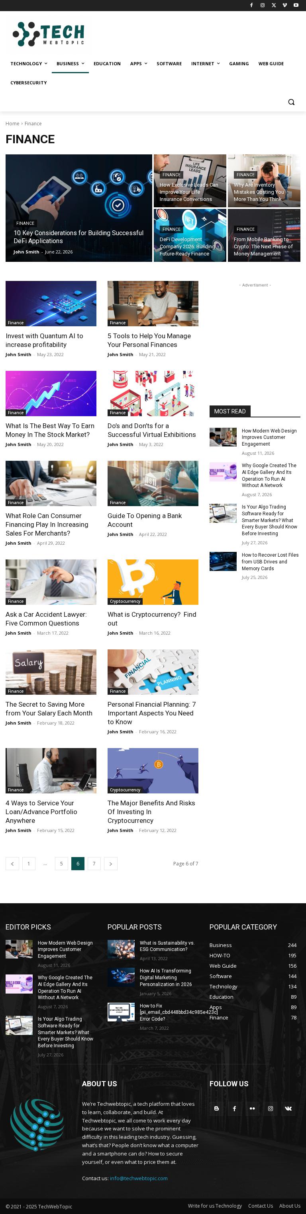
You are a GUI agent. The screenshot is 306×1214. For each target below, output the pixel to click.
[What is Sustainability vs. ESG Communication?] (121, 949)
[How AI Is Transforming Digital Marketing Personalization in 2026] (121, 977)
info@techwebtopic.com (139, 1178)
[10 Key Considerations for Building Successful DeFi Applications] (79, 208)
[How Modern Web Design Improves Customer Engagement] (223, 437)
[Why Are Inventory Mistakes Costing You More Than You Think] (264, 180)
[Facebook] (251, 5)
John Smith (18, 354)
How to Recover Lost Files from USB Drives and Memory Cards (270, 561)
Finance (25, 223)
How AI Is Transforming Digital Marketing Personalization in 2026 (166, 977)
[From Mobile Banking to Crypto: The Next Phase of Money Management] (264, 235)
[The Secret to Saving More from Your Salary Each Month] (51, 672)
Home (13, 123)
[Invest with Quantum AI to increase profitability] (51, 303)
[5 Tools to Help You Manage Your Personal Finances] (153, 303)
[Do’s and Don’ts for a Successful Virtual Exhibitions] (153, 393)
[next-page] (111, 863)
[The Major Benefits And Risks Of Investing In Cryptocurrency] (153, 770)
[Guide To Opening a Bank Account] (153, 483)
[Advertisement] (255, 329)
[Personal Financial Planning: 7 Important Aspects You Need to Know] (153, 672)
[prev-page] (12, 863)
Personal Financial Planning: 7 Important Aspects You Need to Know (152, 713)
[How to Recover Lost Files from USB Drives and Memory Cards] (223, 561)
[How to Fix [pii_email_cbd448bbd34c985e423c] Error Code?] (121, 1012)
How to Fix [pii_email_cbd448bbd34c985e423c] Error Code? (179, 1012)
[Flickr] (252, 1109)
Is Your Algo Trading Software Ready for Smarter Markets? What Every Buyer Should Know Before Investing (269, 520)
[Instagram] (262, 5)
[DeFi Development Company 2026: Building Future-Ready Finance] (190, 235)
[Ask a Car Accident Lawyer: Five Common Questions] (51, 582)
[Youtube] (295, 5)
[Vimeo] (284, 5)
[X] (274, 5)
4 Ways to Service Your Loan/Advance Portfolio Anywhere (41, 811)
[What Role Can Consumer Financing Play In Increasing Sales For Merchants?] (51, 483)
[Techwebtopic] (60, 35)
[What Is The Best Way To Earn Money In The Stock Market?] (51, 393)
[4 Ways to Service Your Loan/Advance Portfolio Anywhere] (51, 770)
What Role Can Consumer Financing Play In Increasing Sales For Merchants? (47, 524)
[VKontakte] (288, 1109)
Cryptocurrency (125, 601)
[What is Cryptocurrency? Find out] (153, 582)
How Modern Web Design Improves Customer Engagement (269, 437)
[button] (291, 102)
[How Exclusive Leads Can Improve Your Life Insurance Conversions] (190, 180)
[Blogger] (217, 1109)
